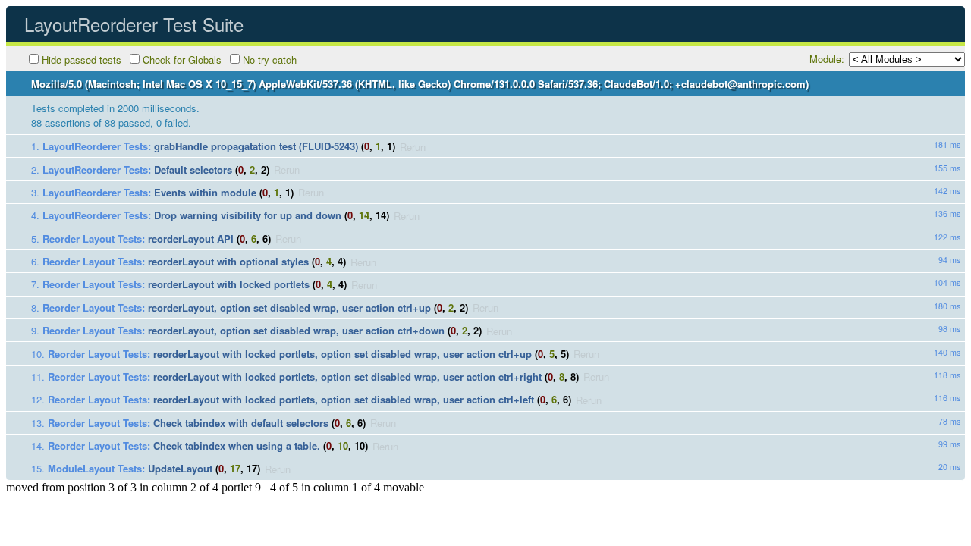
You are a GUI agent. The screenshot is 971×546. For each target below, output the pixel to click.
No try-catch (270, 59)
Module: (826, 59)
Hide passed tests (81, 59)
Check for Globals (182, 59)
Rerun (413, 146)
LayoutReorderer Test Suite (134, 24)
